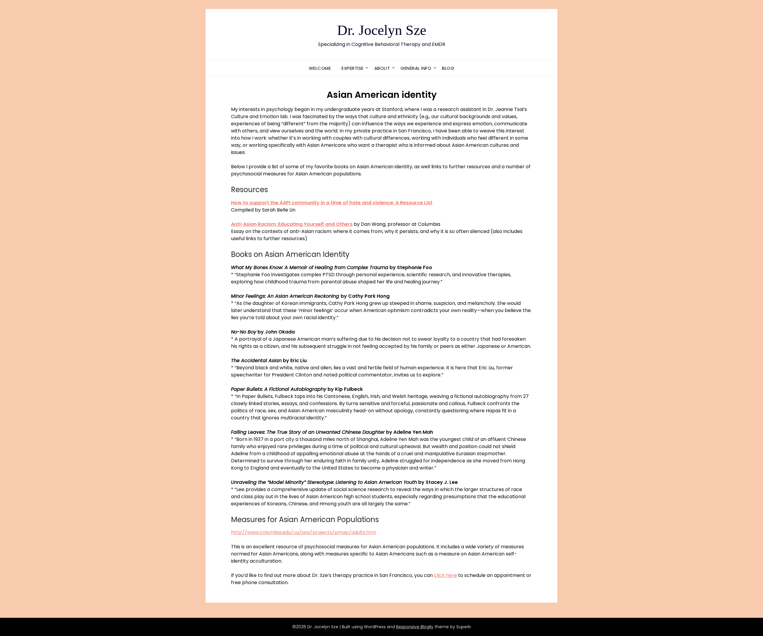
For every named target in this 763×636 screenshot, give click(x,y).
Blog (448, 68)
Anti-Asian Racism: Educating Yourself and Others (292, 224)
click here (445, 575)
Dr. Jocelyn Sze (381, 30)
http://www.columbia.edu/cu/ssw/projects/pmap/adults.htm (303, 532)
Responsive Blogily (414, 627)
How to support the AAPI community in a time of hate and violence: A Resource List (331, 202)
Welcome (320, 68)
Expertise (353, 68)
